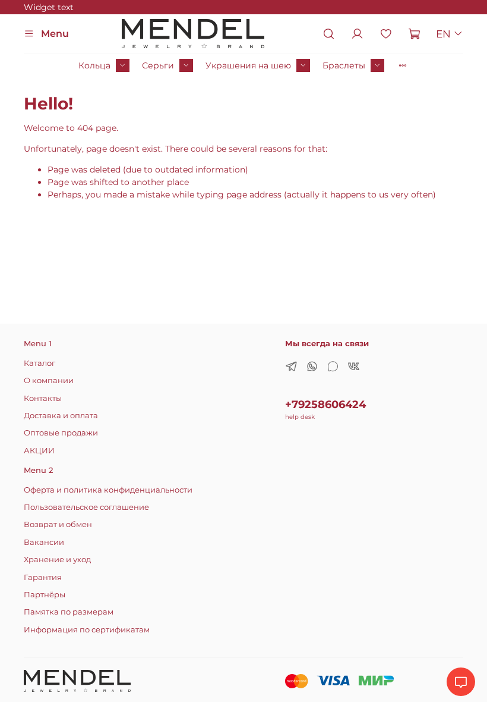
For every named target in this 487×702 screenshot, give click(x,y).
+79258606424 (325, 404)
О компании (49, 380)
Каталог (39, 363)
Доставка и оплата (61, 415)
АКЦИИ (39, 450)
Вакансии (44, 542)
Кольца (94, 65)
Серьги (158, 65)
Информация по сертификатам (87, 629)
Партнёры (44, 594)
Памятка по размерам (68, 611)
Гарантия (43, 577)
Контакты (43, 398)
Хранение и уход (57, 559)
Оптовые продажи (61, 432)
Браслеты (343, 65)
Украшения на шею (248, 65)
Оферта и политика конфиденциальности (108, 489)
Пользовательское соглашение (86, 507)
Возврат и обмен (58, 524)
